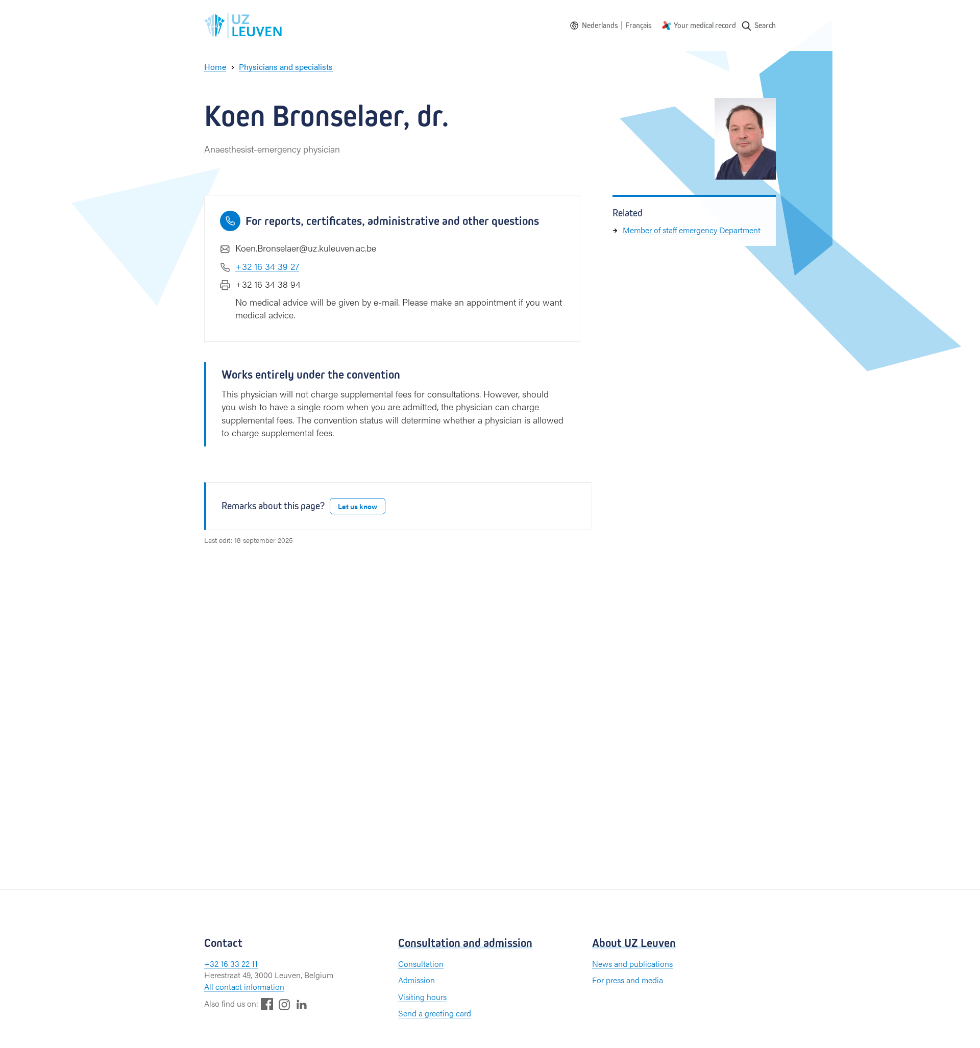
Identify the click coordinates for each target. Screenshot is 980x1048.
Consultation (421, 963)
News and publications (632, 963)
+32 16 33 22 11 (231, 963)
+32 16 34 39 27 (267, 266)
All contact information (244, 986)
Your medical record (705, 25)
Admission (416, 980)
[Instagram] (284, 1004)
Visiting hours (422, 997)
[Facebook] (267, 1003)
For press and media (627, 980)
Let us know (357, 506)
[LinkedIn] (302, 1003)
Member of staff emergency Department (692, 230)
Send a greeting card (434, 1013)
